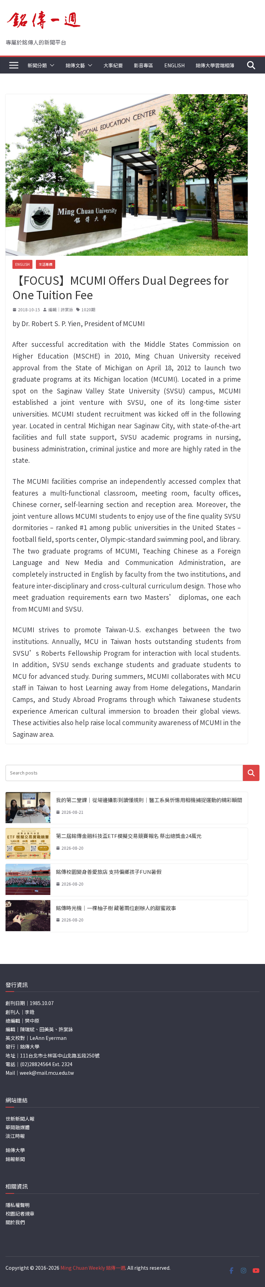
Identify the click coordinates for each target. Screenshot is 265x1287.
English (174, 65)
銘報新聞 (15, 1159)
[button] (51, 65)
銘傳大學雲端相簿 (215, 65)
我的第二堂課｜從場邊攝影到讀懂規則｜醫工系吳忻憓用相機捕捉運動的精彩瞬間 (149, 799)
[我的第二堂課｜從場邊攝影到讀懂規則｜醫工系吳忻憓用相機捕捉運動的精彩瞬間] (28, 808)
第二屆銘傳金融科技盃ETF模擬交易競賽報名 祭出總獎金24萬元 (129, 835)
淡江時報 (15, 1135)
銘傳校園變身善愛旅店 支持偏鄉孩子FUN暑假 (108, 871)
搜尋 (251, 773)
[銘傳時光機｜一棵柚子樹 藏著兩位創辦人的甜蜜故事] (28, 916)
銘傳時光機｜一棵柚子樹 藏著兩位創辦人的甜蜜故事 (116, 907)
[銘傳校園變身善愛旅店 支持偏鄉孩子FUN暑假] (28, 880)
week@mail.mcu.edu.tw (47, 1072)
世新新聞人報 (20, 1118)
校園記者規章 (20, 1213)
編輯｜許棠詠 (60, 309)
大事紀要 (113, 65)
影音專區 (143, 65)
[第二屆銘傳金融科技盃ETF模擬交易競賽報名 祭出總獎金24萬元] (28, 844)
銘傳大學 (15, 1150)
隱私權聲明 (18, 1204)
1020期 (88, 309)
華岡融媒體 (18, 1127)
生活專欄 (45, 264)
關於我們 (15, 1222)
